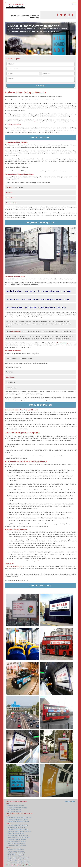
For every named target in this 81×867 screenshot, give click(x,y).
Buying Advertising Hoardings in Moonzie (19, 865)
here (39, 561)
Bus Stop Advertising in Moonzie (18, 825)
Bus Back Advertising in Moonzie (18, 859)
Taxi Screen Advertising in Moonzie (18, 857)
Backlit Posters (10, 377)
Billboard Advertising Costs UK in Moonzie (19, 813)
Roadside (9, 192)
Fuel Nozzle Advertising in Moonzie (18, 863)
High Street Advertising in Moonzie (18, 821)
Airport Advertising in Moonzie (17, 839)
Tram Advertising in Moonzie (16, 843)
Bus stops (9, 187)
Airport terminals (11, 203)
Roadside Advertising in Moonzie (18, 829)
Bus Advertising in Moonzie (16, 851)
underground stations (14, 124)
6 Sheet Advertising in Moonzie (17, 807)
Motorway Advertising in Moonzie (18, 835)
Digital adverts (16, 331)
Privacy (67, 801)
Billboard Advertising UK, (14, 566)
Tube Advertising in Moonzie (16, 827)
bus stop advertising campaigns (34, 122)
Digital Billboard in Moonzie (16, 833)
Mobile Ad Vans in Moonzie (16, 855)
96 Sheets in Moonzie (14, 811)
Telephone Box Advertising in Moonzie (19, 831)
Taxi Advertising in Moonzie (16, 849)
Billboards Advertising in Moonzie (16, 801)
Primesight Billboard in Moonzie (17, 819)
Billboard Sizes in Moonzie (16, 805)
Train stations (10, 198)
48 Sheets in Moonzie (14, 809)
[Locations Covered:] (5, 3)
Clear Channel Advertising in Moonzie (19, 817)
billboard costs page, (62, 343)
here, (52, 456)
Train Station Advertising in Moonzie (19, 837)
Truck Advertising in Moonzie (16, 853)
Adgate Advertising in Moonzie (17, 845)
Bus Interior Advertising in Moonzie (18, 861)
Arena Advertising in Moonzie (17, 841)
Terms (73, 801)
